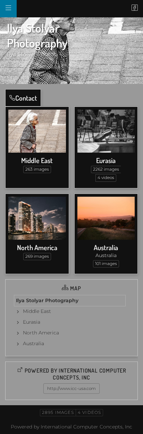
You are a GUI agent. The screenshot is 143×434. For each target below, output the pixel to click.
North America (37, 247)
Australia (106, 247)
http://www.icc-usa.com (71, 388)
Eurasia (106, 160)
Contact (26, 97)
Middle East (37, 160)
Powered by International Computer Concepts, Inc (71, 427)
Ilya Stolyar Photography (47, 300)
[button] (11, 423)
